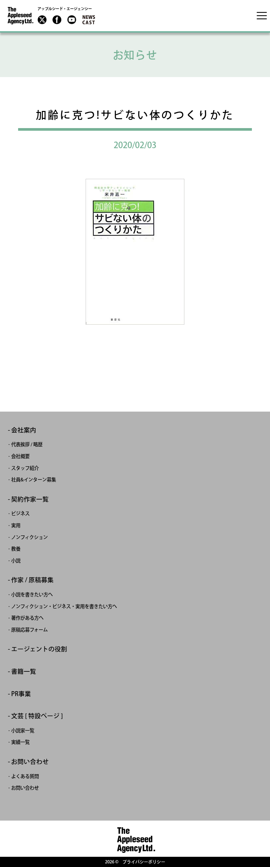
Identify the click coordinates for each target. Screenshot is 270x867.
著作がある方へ (27, 617)
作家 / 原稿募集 (32, 580)
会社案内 (23, 430)
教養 (15, 548)
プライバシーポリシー (143, 862)
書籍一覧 (23, 671)
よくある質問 (25, 776)
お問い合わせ (30, 762)
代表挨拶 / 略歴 (26, 444)
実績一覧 (20, 742)
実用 (15, 525)
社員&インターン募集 (33, 479)
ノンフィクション (29, 537)
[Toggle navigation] (261, 15)
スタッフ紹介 (25, 468)
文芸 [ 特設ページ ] (37, 716)
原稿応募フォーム (29, 629)
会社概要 (20, 456)
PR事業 (21, 694)
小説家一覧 (22, 730)
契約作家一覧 (30, 499)
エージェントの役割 (39, 649)
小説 (15, 560)
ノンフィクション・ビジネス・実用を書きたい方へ (64, 606)
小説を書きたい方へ (32, 594)
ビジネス (20, 513)
